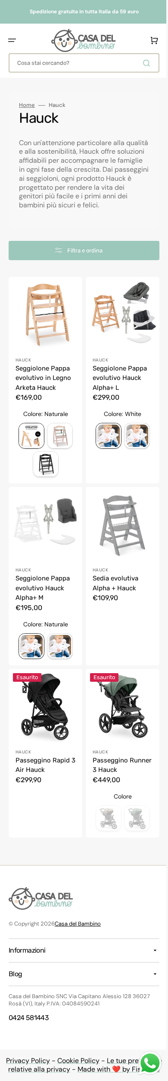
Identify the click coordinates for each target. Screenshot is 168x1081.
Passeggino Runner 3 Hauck (114, 764)
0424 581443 (29, 1017)
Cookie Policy (75, 1060)
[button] (12, 40)
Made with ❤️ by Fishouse (116, 1069)
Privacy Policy (25, 1060)
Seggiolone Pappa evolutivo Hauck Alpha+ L (117, 383)
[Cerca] (142, 63)
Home (27, 105)
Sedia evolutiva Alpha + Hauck (112, 586)
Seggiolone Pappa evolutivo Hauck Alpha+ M (43, 590)
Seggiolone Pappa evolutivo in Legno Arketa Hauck (43, 383)
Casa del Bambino (78, 923)
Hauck (23, 365)
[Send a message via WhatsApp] (143, 1063)
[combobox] (81, 63)
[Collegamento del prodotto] (44, 754)
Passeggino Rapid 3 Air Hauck (43, 764)
